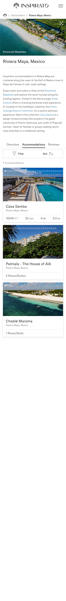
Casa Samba (47, 114)
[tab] (13, 144)
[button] (60, 5)
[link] (13, 144)
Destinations (18, 15)
